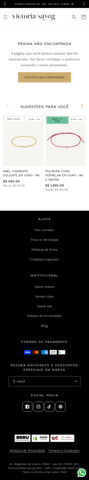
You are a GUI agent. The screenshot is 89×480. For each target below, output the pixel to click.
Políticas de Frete (44, 250)
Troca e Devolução (44, 240)
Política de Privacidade (44, 316)
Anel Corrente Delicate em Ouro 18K (21, 173)
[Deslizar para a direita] (82, 106)
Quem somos (44, 287)
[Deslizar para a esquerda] (7, 106)
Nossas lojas (44, 296)
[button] (5, 17)
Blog (44, 326)
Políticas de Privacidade (27, 451)
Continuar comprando (45, 77)
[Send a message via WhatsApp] (82, 473)
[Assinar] (75, 381)
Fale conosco (44, 230)
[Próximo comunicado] (84, 4)
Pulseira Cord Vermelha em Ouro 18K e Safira (64, 175)
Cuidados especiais (44, 259)
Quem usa (44, 306)
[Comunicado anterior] (5, 4)
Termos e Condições (63, 451)
